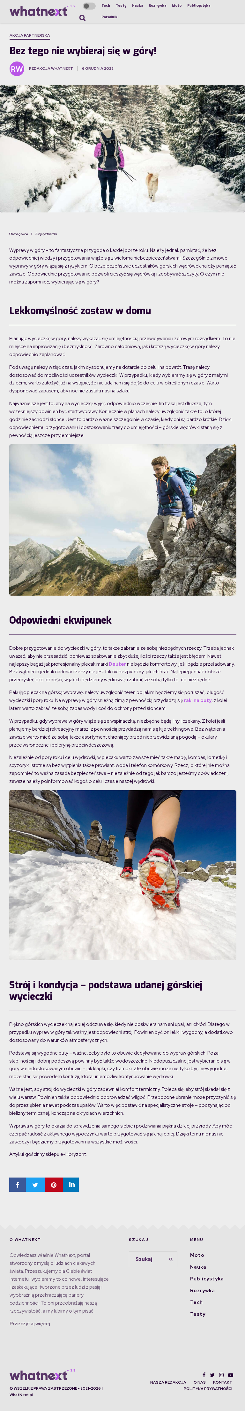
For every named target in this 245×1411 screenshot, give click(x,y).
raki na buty (198, 700)
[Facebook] (204, 1375)
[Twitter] (212, 1375)
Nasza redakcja (168, 1382)
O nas (200, 1382)
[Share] (17, 1185)
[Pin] (54, 1185)
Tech (105, 5)
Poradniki (109, 17)
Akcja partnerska (30, 35)
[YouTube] (230, 1375)
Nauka (137, 5)
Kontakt (222, 1382)
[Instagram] (221, 1375)
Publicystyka (198, 5)
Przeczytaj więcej (30, 1324)
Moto (177, 5)
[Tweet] (35, 1185)
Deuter (117, 664)
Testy (121, 5)
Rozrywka (157, 5)
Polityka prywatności (208, 1388)
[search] (171, 1259)
